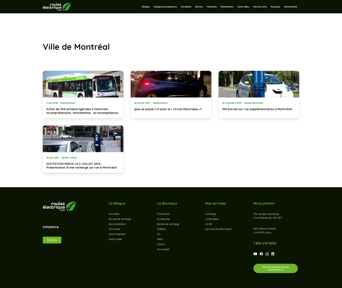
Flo (158, 234)
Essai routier (115, 239)
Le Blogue (210, 213)
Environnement (117, 234)
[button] (218, 6)
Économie (114, 229)
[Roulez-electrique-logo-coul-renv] (57, 7)
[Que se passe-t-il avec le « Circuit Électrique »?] (171, 94)
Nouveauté (163, 249)
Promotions (163, 213)
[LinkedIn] (272, 253)
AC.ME (208, 224)
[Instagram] (267, 254)
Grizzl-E (161, 244)
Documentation (117, 224)
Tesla (160, 239)
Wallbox (161, 229)
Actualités (114, 213)
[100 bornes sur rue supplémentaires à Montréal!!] (259, 94)
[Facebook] (261, 253)
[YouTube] (255, 253)
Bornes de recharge (120, 219)
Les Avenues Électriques (218, 229)
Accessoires (163, 219)
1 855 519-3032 (264, 243)
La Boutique (211, 219)
